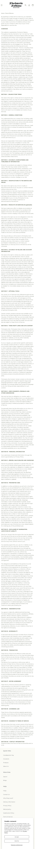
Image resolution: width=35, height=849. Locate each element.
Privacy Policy (7, 805)
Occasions (6, 759)
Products (5, 762)
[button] (25, 5)
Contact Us (6, 794)
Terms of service (8, 817)
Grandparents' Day (8, 755)
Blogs (5, 780)
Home (2, 13)
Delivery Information (9, 802)
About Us (6, 766)
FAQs (4, 790)
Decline (17, 841)
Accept (17, 837)
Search (5, 776)
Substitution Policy (8, 813)
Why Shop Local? (8, 798)
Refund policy (7, 809)
